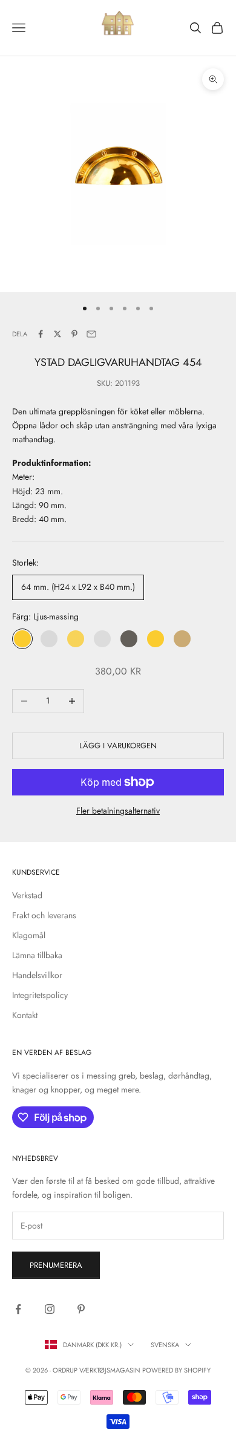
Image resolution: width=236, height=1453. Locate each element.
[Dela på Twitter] (57, 334)
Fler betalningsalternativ (118, 811)
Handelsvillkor (37, 975)
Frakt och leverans (44, 915)
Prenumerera (56, 1265)
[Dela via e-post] (91, 334)
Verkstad (27, 895)
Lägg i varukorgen (118, 745)
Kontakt (25, 1015)
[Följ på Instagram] (50, 1309)
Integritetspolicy (40, 995)
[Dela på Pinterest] (74, 334)
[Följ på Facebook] (18, 1309)
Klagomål (28, 935)
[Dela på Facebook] (40, 334)
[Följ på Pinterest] (81, 1309)
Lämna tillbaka (37, 955)
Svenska (165, 1345)
